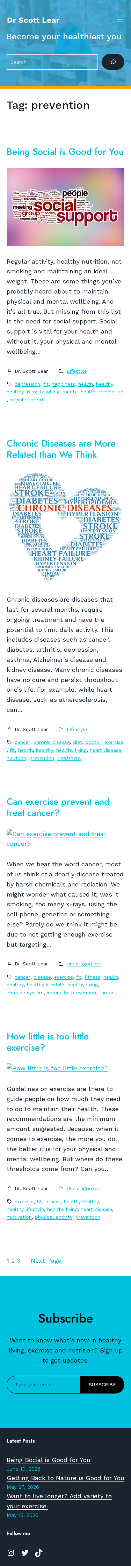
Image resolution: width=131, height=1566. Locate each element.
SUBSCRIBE (102, 1384)
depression (27, 384)
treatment (69, 758)
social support (27, 399)
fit (46, 384)
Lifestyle (77, 371)
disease (42, 977)
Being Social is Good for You (65, 152)
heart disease (105, 750)
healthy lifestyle (45, 984)
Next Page (46, 1260)
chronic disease (52, 742)
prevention (111, 391)
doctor (93, 742)
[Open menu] (120, 20)
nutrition (16, 758)
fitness (92, 977)
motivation (19, 1217)
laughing (49, 391)
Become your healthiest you (64, 36)
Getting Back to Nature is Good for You (65, 1477)
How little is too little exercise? (48, 1042)
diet (77, 742)
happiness (63, 384)
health (85, 384)
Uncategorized (84, 963)
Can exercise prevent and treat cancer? (58, 807)
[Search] (113, 62)
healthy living (22, 391)
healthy (104, 384)
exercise (113, 742)
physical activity (53, 1217)
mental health (79, 391)
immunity (57, 992)
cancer (22, 742)
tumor (106, 992)
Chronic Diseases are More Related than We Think (61, 449)
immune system (25, 992)
